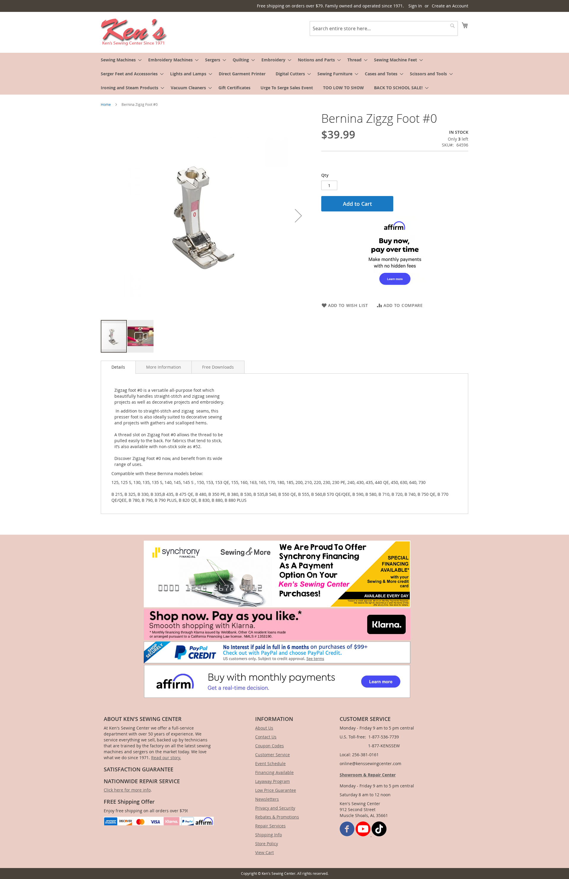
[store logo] (134, 32)
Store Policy (266, 843)
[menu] (284, 74)
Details (118, 367)
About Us (264, 728)
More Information (163, 367)
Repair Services (270, 826)
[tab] (118, 367)
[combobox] (384, 28)
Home (106, 104)
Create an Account (450, 6)
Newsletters (267, 799)
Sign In (415, 6)
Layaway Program (272, 781)
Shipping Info (268, 834)
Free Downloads (218, 367)
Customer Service (272, 754)
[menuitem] (119, 60)
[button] (298, 215)
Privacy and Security (275, 808)
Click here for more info (127, 790)
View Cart (264, 852)
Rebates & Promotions (277, 817)
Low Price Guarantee (275, 790)
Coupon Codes (269, 746)
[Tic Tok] (379, 834)
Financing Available (274, 772)
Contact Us (265, 737)
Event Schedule (270, 763)
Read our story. (166, 757)
